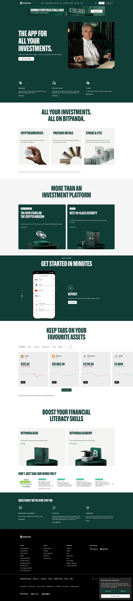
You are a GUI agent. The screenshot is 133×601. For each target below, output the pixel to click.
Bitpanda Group (25, 579)
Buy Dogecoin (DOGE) (26, 568)
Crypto (29, 347)
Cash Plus (68, 548)
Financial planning (47, 553)
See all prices (66, 390)
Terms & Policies (41, 586)
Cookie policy (113, 586)
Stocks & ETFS (24, 553)
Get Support (21, 519)
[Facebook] (93, 579)
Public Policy (58, 579)
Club (67, 553)
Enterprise (66, 3)
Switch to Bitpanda (25, 558)
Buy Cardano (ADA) (25, 570)
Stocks (54, 347)
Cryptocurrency (47, 548)
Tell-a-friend (69, 560)
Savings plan (69, 555)
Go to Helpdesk (56, 522)
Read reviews (89, 94)
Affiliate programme (71, 563)
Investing (45, 550)
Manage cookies (115, 596)
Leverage (36, 347)
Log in (101, 3)
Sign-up (109, 3)
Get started (72, 302)
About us (36, 579)
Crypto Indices (45, 347)
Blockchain (46, 555)
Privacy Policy (31, 586)
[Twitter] (96, 579)
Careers (43, 579)
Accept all (108, 591)
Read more (21, 95)
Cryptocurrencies (24, 548)
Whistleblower (50, 586)
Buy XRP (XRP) (24, 565)
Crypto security (47, 558)
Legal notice (23, 586)
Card (67, 558)
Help (71, 579)
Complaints (58, 586)
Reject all (123, 591)
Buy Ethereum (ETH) (25, 563)
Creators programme (71, 565)
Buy (23, 382)
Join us (88, 520)
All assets (22, 347)
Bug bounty (65, 586)
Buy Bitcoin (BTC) (24, 560)
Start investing (26, 59)
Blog (66, 579)
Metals (60, 347)
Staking (68, 550)
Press (50, 579)
